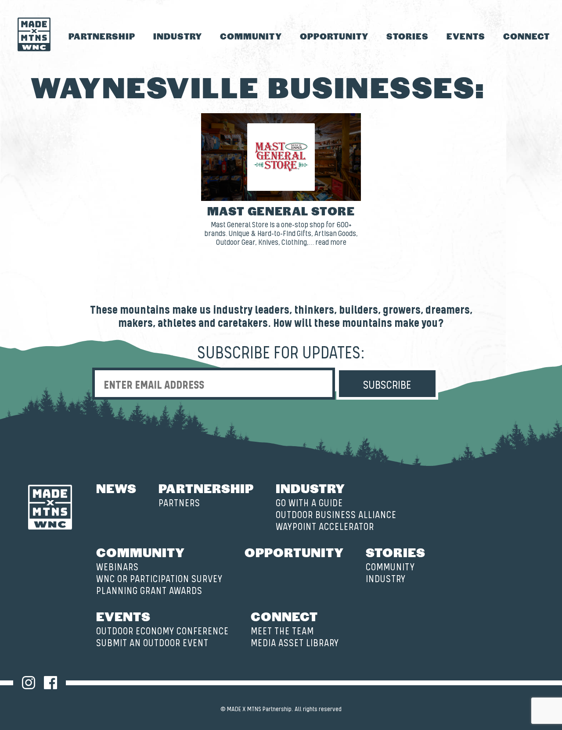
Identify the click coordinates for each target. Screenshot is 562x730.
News (116, 488)
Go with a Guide (309, 503)
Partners (179, 503)
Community (250, 36)
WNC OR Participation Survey (159, 579)
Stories (407, 36)
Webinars (117, 567)
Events (466, 36)
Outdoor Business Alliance (336, 515)
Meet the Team (282, 631)
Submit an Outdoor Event (152, 643)
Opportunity (334, 36)
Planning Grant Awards (149, 591)
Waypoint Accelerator (325, 527)
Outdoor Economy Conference (162, 631)
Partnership (101, 36)
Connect (526, 36)
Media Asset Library (295, 643)
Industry (177, 36)
